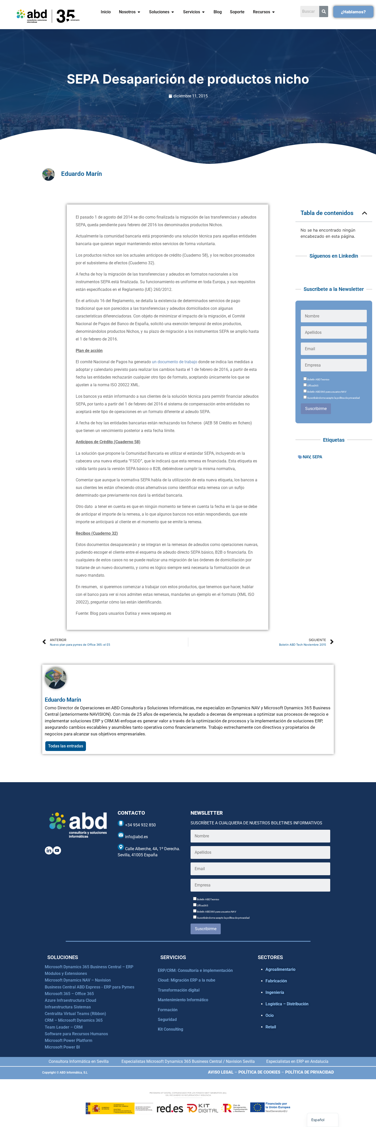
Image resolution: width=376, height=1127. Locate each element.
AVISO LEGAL (221, 1072)
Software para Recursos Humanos (76, 1033)
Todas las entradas (65, 746)
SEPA (317, 456)
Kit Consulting (170, 1029)
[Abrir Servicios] (203, 12)
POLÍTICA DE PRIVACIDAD (309, 1072)
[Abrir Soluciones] (173, 12)
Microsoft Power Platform (68, 1040)
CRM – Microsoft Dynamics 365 (74, 1020)
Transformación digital (179, 990)
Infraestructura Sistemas (68, 1007)
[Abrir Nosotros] (139, 12)
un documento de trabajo (174, 361)
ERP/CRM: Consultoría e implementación (195, 970)
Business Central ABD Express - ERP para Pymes (89, 987)
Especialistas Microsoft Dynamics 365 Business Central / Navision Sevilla (188, 1061)
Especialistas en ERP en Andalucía (297, 1061)
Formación (168, 1009)
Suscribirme (316, 408)
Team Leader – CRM (64, 1027)
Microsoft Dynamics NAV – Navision (78, 980)
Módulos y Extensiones (66, 973)
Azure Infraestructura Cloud (70, 1000)
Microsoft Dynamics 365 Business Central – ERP (89, 966)
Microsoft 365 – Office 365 (69, 993)
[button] (364, 213)
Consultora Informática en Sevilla (79, 1061)
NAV (306, 456)
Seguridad (167, 1019)
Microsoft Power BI (62, 1047)
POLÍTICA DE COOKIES (259, 1072)
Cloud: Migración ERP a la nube (186, 980)
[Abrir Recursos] (273, 12)
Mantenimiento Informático (183, 999)
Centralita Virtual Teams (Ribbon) (75, 1013)
